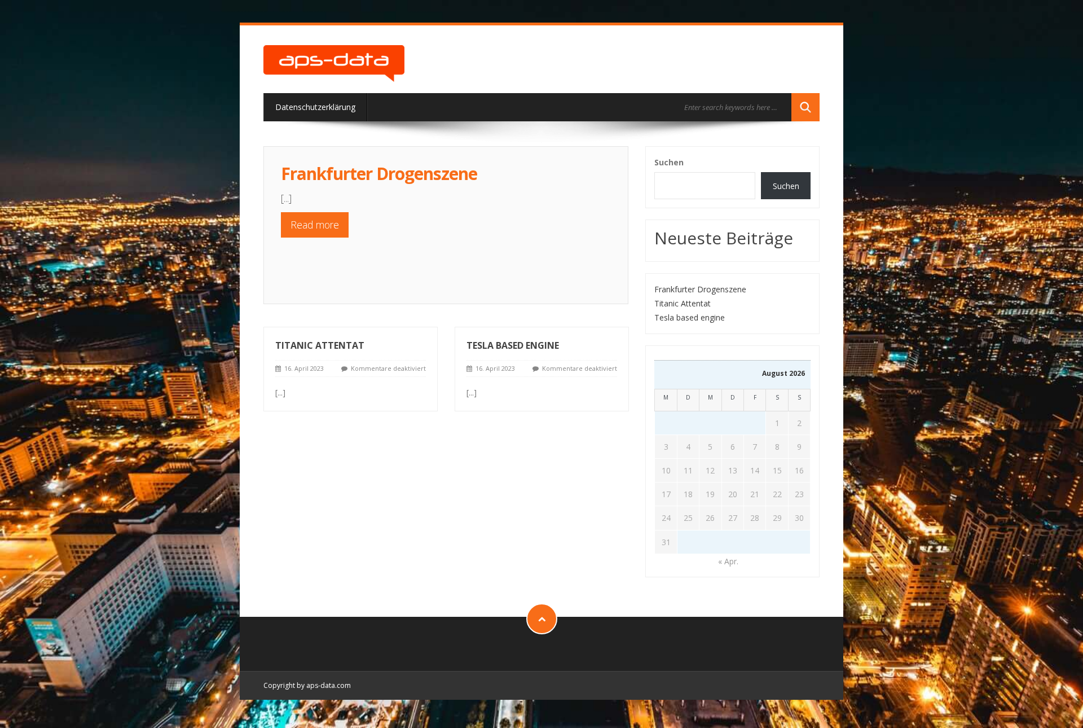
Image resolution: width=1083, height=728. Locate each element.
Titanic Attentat (319, 345)
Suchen (669, 162)
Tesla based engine (512, 345)
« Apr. (728, 561)
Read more (314, 224)
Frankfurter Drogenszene (379, 173)
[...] (286, 198)
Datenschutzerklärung (315, 107)
